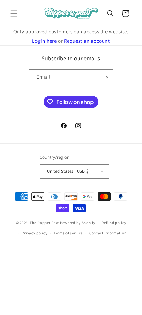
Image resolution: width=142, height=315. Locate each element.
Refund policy (114, 222)
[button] (13, 13)
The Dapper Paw (44, 222)
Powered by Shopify (77, 222)
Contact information (107, 233)
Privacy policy (34, 233)
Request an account (87, 41)
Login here (44, 41)
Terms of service (68, 233)
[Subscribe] (105, 77)
